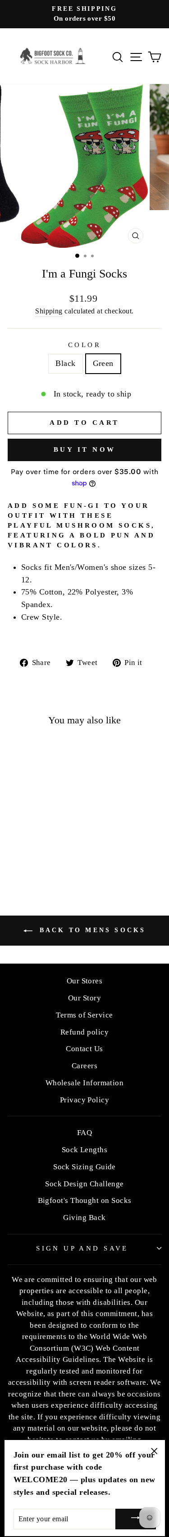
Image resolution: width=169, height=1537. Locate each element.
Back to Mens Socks (91, 930)
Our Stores (85, 981)
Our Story (84, 998)
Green (103, 363)
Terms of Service (84, 1015)
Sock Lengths (85, 1149)
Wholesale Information (85, 1083)
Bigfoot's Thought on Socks (85, 1200)
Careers (84, 1065)
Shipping (49, 311)
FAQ (84, 1132)
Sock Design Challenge (84, 1184)
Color (84, 344)
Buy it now (85, 449)
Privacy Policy (84, 1100)
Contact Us (84, 1048)
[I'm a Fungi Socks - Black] (31, 850)
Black (65, 363)
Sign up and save (82, 1248)
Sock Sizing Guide (84, 1167)
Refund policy (84, 1032)
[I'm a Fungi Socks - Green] (42, 850)
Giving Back (84, 1217)
